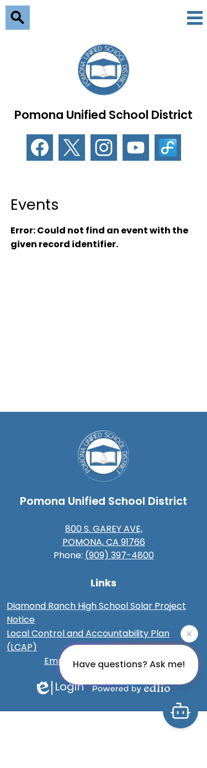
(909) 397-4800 (119, 555)
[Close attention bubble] (189, 633)
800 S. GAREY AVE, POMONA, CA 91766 (103, 535)
